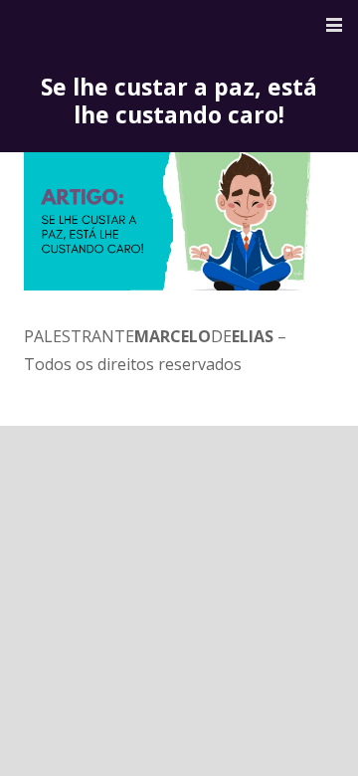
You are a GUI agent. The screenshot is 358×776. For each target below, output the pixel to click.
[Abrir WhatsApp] (308, 725)
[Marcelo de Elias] (102, 25)
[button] (334, 25)
